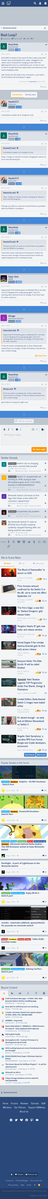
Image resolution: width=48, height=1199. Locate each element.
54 (45, 672)
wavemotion (9, 1023)
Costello (20, 673)
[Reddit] (9, 1195)
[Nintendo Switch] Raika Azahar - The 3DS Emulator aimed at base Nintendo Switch (22, 847)
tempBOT (33, 693)
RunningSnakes (11, 1069)
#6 (46, 286)
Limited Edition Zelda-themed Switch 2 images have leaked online (31, 702)
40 (45, 729)
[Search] (35, 3)
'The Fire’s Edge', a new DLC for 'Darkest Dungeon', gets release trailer (30, 611)
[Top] (35, 1185)
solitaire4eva (10, 1036)
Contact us (9, 1180)
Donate (20, 1174)
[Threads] (12, 993)
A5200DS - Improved (13, 1020)
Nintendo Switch (21, 468)
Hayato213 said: (9, 148)
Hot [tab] (23, 563)
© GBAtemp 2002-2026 (38, 1195)
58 (45, 855)
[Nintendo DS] (2, 1022)
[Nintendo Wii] (2, 1066)
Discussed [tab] (40, 563)
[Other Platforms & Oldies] (2, 1014)
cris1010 (8, 1083)
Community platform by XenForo (24, 1191)
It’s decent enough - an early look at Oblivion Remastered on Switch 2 (30, 720)
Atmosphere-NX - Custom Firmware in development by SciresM (21, 1041)
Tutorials (35, 1103)
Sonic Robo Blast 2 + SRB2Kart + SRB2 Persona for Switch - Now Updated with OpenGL (24, 1027)
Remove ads (32, 1174)
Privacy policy (13, 1185)
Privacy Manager (22, 1180)
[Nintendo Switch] (2, 1001)
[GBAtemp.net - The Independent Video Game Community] (13, 3)
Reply (45, 87)
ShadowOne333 (23, 712)
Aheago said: (8, 389)
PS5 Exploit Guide (12, 1034)
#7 (46, 326)
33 (45, 902)
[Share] (42, 54)
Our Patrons (20, 1107)
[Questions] (36, 993)
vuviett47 (11, 533)
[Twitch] (15, 1195)
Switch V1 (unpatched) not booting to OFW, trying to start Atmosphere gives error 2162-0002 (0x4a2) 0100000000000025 (24, 480)
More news (41, 755)
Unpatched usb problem (28, 511)
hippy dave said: (9, 330)
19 (45, 948)
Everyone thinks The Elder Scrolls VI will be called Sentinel (29, 664)
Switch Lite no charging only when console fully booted (23, 464)
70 (45, 654)
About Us (24, 1111)
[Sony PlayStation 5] (2, 1035)
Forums (14, 1103)
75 (45, 601)
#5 (46, 237)
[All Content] (4, 993)
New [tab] (9, 563)
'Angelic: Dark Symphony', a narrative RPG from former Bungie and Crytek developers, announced (31, 741)
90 (45, 711)
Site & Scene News (11, 557)
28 (45, 978)
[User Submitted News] (20, 993)
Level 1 (17, 50)
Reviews (24, 1103)
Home (5, 1103)
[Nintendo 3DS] (2, 1008)
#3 (46, 144)
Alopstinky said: (9, 192)
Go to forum (30, 755)
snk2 (9, 487)
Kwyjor (7, 1009)
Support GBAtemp (36, 1107)
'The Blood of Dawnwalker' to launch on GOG (31, 571)
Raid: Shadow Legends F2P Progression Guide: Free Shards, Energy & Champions (31, 684)
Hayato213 (9, 1044)
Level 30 (19, 107)
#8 (46, 384)
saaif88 (10, 468)
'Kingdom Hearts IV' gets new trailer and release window (31, 627)
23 (45, 750)
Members (7, 1107)
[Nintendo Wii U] (2, 1050)
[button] (3, 3)
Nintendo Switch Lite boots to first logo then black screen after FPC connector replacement (23, 498)
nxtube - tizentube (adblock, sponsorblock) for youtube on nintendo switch (23, 924)
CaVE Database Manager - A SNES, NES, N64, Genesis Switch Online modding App (24, 999)
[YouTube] (27, 1195)
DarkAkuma (9, 1003)
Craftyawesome (11, 1031)
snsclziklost (9, 1074)
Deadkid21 (12, 514)
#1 (46, 54)
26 (45, 636)
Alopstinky (6, 38)
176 (45, 790)
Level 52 (19, 282)
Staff (43, 1103)
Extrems (8, 1053)
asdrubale (11, 503)
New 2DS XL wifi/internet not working (21, 1006)
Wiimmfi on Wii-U (13, 1072)
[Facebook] (4, 1195)
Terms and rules (36, 1180)
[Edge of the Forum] (28, 993)
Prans (19, 580)
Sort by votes (30, 94)
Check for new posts (25, 421)
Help (22, 1185)
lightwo (8, 1017)
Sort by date (17, 94)
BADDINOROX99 (11, 1061)
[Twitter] (21, 1195)
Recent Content (9, 987)
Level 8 (18, 321)
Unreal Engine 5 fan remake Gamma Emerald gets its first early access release (31, 645)
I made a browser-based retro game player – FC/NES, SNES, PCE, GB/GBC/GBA (24, 1013)
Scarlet (22, 602)
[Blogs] (44, 993)
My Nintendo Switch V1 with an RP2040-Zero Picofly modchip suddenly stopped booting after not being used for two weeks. (24, 526)
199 (45, 820)
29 (45, 872)
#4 (46, 188)
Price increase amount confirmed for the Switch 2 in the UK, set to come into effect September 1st (31, 591)
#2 (46, 111)
